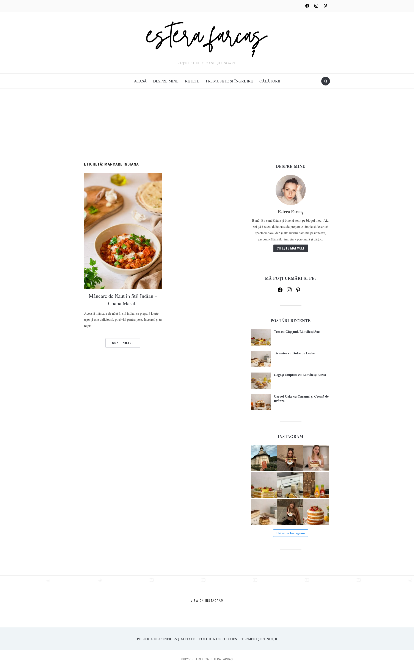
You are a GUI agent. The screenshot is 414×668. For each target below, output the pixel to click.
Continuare (123, 343)
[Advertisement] (207, 129)
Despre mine (166, 81)
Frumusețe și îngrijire (229, 81)
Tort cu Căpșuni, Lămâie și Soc (297, 331)
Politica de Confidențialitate (166, 638)
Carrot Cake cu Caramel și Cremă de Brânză (301, 398)
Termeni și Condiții (259, 638)
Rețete (192, 81)
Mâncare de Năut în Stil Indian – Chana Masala (123, 299)
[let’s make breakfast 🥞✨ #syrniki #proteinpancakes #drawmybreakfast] (290, 485)
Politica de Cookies (218, 638)
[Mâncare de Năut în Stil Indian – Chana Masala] (123, 230)
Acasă (140, 81)
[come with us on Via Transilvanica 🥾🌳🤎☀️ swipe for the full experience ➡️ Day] (264, 458)
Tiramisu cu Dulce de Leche (294, 353)
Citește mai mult (291, 248)
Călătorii (269, 81)
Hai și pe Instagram (290, 533)
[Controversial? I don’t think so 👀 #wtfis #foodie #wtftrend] (290, 458)
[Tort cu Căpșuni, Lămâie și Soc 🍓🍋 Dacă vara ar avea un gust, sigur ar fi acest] (264, 485)
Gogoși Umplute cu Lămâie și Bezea (300, 374)
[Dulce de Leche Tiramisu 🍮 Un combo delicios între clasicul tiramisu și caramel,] (264, 512)
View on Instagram (207, 600)
